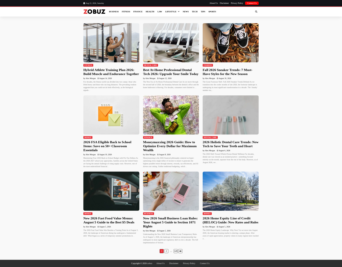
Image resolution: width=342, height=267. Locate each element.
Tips (203, 12)
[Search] (256, 11)
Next (180, 251)
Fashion (208, 65)
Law (160, 12)
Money (87, 137)
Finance (138, 12)
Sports (212, 12)
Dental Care (150, 65)
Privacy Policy (237, 3)
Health (150, 12)
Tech (195, 12)
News (186, 12)
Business (114, 12)
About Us (213, 3)
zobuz (149, 263)
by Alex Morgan (89, 78)
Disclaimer (224, 3)
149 (175, 251)
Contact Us (252, 3)
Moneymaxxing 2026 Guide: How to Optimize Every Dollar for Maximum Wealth (170, 146)
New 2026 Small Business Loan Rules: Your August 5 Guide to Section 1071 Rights (170, 222)
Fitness (126, 12)
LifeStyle (170, 12)
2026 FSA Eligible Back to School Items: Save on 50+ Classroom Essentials (107, 146)
